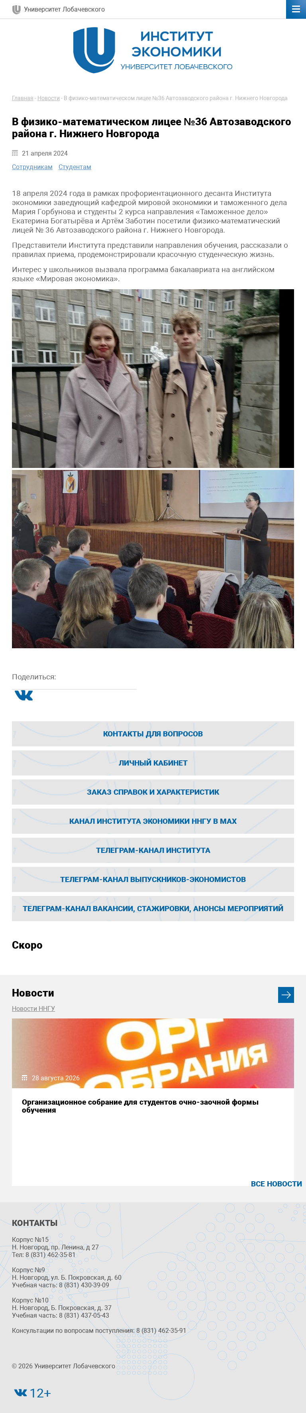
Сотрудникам (32, 167)
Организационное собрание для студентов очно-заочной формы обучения (140, 1105)
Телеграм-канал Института (153, 850)
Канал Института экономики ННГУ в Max (153, 821)
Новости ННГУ (33, 1008)
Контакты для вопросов (153, 733)
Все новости (276, 1183)
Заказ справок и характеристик (153, 792)
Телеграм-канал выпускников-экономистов (153, 879)
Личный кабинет (153, 763)
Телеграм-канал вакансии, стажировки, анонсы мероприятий (153, 908)
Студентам (75, 167)
